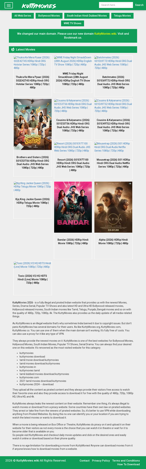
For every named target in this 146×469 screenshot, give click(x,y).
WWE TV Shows (72, 23)
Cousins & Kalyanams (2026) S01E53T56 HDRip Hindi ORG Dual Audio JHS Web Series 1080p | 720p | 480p (73, 125)
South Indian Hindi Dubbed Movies (87, 15)
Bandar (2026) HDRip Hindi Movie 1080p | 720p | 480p (73, 241)
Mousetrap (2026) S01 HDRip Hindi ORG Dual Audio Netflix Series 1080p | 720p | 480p (113, 163)
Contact (85, 460)
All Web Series (22, 15)
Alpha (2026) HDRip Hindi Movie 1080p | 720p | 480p (113, 241)
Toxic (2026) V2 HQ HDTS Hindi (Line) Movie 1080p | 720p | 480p (33, 279)
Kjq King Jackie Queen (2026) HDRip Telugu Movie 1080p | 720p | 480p (32, 203)
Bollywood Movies (49, 15)
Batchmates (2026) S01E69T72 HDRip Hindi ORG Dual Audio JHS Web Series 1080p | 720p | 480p (113, 82)
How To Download (128, 464)
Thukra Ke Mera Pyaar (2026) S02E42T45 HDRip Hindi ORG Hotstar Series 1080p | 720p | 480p (32, 82)
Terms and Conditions (126, 460)
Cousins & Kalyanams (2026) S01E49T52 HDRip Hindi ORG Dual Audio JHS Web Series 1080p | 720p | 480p (113, 125)
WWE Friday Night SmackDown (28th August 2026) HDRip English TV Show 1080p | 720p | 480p (73, 79)
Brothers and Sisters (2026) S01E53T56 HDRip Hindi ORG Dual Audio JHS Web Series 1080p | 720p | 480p (32, 162)
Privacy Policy (101, 460)
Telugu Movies (122, 15)
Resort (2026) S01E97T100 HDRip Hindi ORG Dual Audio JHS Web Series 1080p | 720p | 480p (73, 165)
